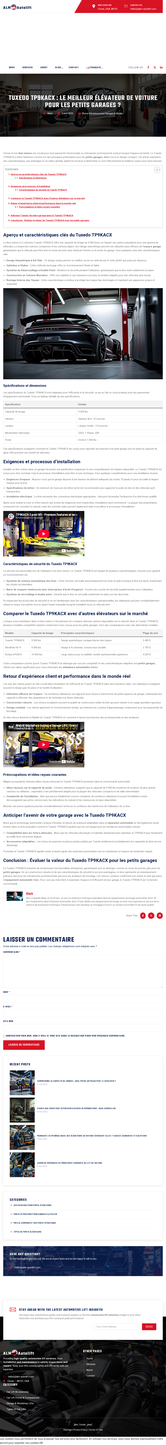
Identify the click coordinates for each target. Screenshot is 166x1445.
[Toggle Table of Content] (155, 170)
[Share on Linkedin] (160, 915)
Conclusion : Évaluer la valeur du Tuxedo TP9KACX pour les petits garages (50, 220)
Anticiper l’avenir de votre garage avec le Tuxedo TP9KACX (42, 215)
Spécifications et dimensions (32, 178)
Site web (8, 1021)
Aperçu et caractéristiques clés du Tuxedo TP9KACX (38, 174)
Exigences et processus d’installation (30, 186)
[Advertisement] (83, 37)
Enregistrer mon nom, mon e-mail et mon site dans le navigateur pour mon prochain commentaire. (65, 1036)
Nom (6, 992)
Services (27, 67)
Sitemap (67, 1430)
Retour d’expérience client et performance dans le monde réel (43, 203)
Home (12, 67)
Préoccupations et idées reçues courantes (39, 207)
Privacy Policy (80, 1430)
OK (41, 1442)
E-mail (8, 1007)
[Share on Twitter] (151, 915)
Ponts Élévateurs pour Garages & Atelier (103, 113)
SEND (149, 1326)
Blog (58, 67)
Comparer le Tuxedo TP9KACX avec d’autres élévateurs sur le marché (48, 198)
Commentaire (12, 952)
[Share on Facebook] (143, 915)
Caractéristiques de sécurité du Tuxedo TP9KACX (43, 190)
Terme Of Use (96, 1430)
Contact (74, 67)
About (44, 67)
